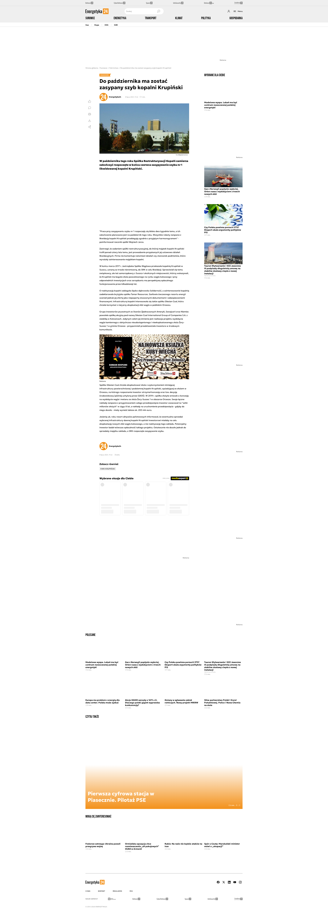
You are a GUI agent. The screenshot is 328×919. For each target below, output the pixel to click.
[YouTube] (234, 882)
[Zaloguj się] (228, 11)
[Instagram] (240, 882)
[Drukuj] (89, 114)
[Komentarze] (89, 107)
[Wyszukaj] (158, 11)
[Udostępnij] (89, 126)
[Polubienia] (89, 101)
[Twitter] (223, 882)
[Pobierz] (89, 120)
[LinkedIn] (229, 882)
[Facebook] (218, 882)
